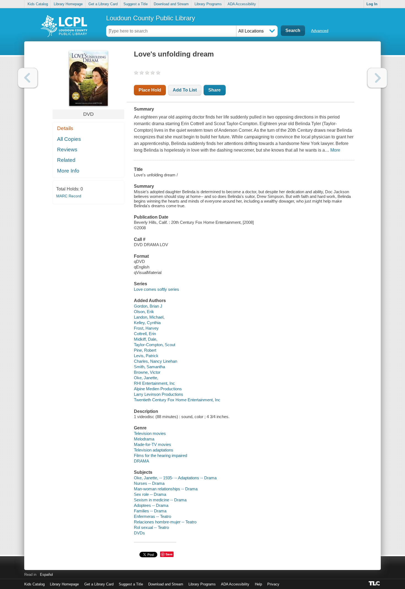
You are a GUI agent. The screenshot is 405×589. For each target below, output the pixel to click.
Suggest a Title (135, 4)
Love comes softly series (156, 289)
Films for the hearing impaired (160, 455)
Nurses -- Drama (149, 483)
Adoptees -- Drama (151, 505)
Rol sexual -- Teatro (151, 527)
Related (66, 160)
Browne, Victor (147, 372)
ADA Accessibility (242, 4)
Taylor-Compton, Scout (154, 344)
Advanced (319, 30)
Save (169, 554)
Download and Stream (171, 4)
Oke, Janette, (146, 377)
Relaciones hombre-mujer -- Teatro (165, 522)
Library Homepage (68, 4)
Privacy (273, 584)
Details (65, 128)
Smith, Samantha (149, 366)
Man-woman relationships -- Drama (166, 488)
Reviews (67, 149)
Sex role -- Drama (150, 494)
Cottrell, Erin (145, 333)
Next (377, 78)
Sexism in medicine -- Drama (160, 499)
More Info (68, 171)
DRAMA (141, 461)
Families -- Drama (150, 511)
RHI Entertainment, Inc (154, 383)
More (335, 150)
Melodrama (144, 439)
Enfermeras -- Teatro (152, 516)
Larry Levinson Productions (158, 394)
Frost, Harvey (146, 328)
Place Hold (150, 90)
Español (46, 574)
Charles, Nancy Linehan (155, 361)
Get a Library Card (103, 4)
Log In (371, 4)
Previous (28, 78)
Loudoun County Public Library (150, 18)
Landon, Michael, (149, 317)
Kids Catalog (38, 4)
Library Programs (208, 4)
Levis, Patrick (146, 355)
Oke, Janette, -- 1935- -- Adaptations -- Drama (175, 477)
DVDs (139, 533)
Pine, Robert (145, 350)
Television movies (150, 433)
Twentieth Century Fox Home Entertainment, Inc (177, 399)
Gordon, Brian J (148, 306)
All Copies (69, 139)
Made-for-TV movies (152, 444)
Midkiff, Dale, (145, 339)
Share (214, 90)
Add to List (185, 90)
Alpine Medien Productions (158, 388)
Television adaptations (153, 450)
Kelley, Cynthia (147, 322)
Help (258, 584)
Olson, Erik (144, 311)
